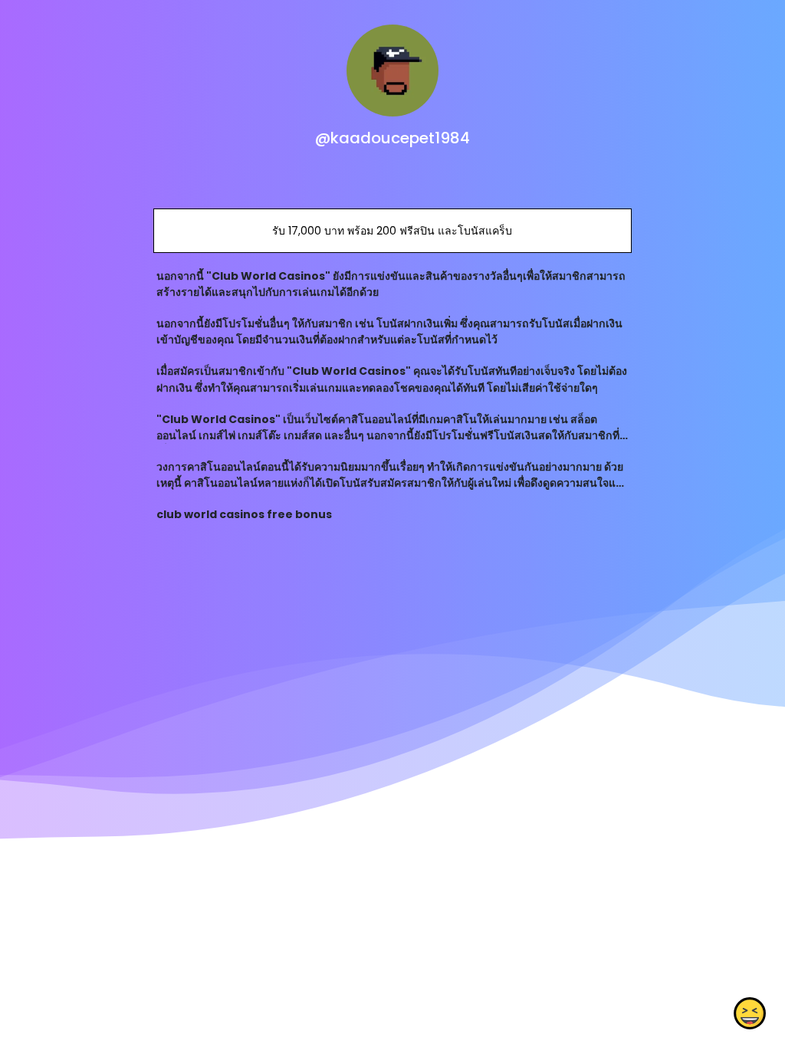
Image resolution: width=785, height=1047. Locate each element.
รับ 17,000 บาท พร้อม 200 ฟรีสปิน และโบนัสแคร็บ (392, 230)
